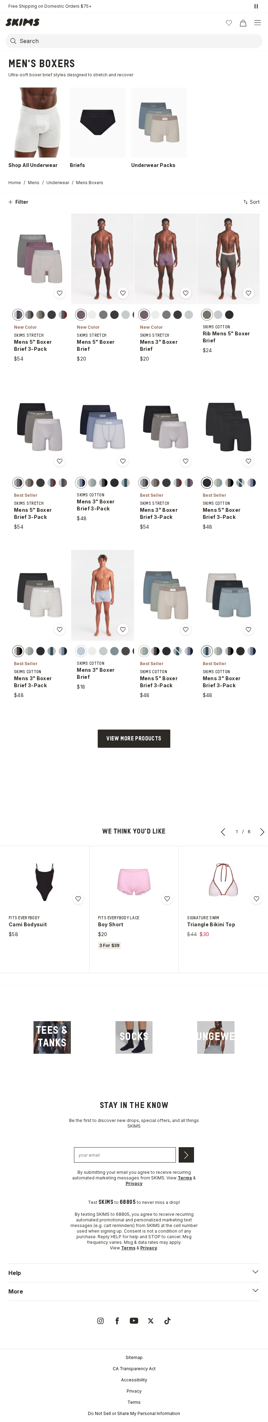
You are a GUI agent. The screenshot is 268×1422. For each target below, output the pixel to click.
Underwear (57, 182)
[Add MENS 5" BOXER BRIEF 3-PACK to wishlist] (59, 293)
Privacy (134, 1391)
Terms (134, 1402)
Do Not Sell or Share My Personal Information (134, 1413)
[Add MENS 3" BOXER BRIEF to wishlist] (185, 293)
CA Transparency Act (134, 1368)
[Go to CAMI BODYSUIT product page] (44, 882)
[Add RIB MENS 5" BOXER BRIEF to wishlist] (248, 293)
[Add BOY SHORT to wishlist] (167, 898)
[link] (52, 1037)
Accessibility (134, 1379)
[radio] (18, 314)
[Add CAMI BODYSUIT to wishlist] (78, 898)
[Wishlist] (229, 23)
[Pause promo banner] (256, 6)
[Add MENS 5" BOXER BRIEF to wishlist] (122, 293)
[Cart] (243, 23)
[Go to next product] (262, 831)
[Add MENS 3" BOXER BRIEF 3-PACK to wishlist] (122, 461)
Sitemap (134, 1357)
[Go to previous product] (223, 831)
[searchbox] (140, 41)
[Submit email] (186, 1155)
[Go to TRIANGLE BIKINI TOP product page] (223, 882)
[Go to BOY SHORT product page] (134, 882)
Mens (33, 182)
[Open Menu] (257, 23)
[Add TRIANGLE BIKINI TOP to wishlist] (256, 898)
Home (14, 182)
